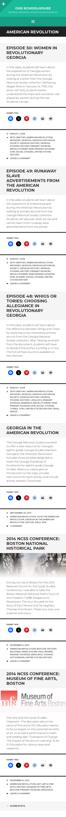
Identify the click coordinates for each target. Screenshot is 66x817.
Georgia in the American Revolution (32, 430)
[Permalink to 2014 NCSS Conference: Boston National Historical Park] (33, 565)
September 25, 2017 (20, 513)
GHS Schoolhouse (33, 8)
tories (14, 408)
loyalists (36, 400)
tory (22, 408)
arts (45, 784)
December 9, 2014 (19, 645)
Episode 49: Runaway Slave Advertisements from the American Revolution (32, 181)
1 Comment (16, 526)
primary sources (40, 146)
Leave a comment (20, 158)
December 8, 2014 (19, 780)
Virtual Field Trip (35, 522)
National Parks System (23, 651)
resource (37, 654)
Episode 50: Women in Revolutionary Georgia (31, 53)
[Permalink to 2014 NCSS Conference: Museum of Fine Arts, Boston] (33, 700)
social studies (24, 152)
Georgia (26, 140)
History (24, 146)
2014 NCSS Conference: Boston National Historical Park (33, 543)
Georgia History (29, 143)
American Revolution (40, 137)
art (39, 784)
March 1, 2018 (17, 134)
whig (56, 408)
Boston (41, 649)
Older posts (17, 806)
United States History (38, 408)
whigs (13, 411)
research (26, 403)
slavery (20, 277)
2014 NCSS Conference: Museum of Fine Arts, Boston (33, 678)
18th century (18, 137)
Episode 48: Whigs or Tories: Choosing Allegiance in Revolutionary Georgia (31, 306)
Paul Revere (45, 651)
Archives (15, 140)
